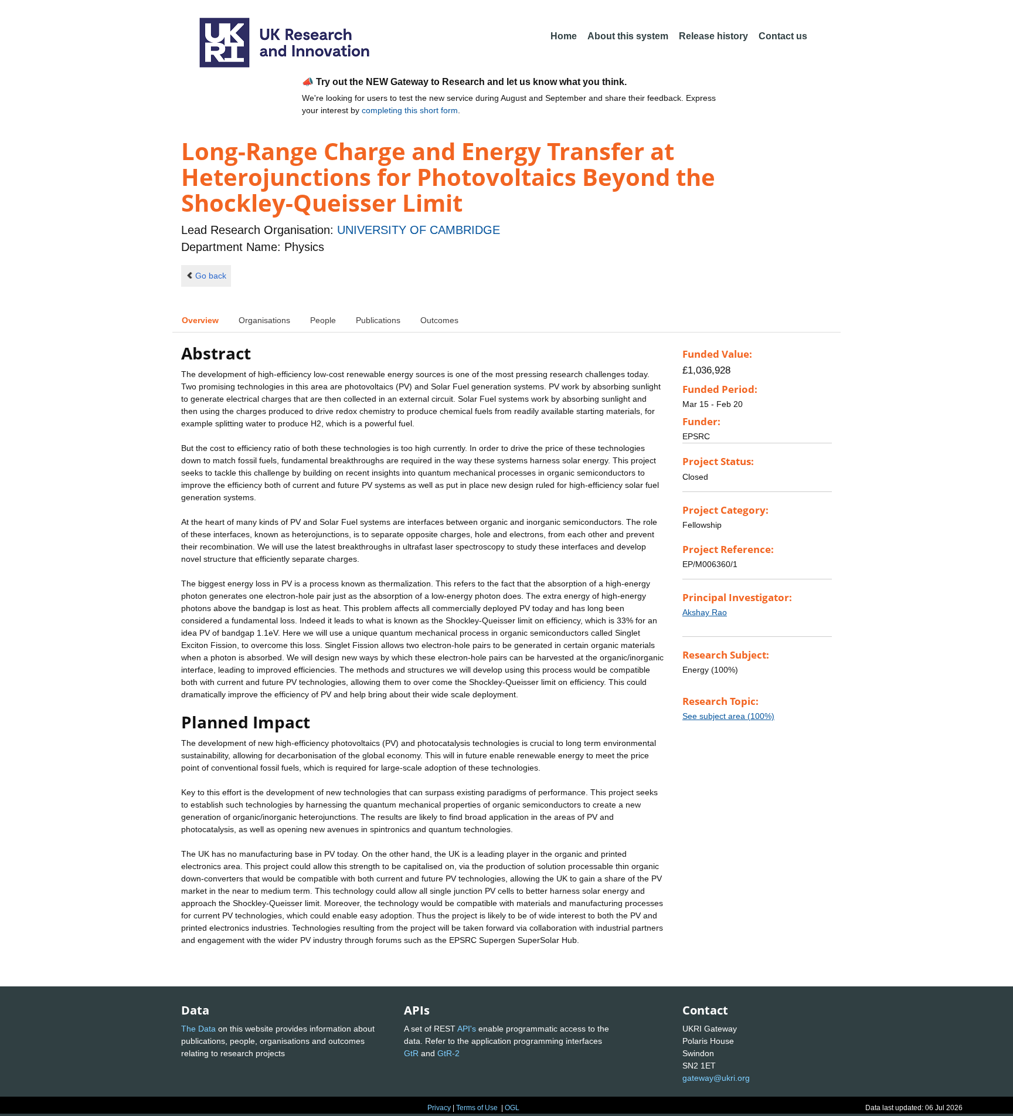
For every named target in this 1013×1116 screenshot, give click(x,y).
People (323, 320)
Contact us (783, 36)
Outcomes (439, 320)
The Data (198, 1028)
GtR (411, 1053)
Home (563, 36)
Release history (713, 36)
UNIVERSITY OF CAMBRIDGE (418, 229)
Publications (378, 320)
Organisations (264, 320)
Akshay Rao (704, 612)
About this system (627, 36)
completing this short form (410, 110)
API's (466, 1028)
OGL (512, 1108)
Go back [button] (210, 275)
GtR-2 (448, 1053)
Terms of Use (477, 1108)
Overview (200, 320)
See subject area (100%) (728, 716)
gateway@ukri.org (716, 1078)
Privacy (439, 1108)
